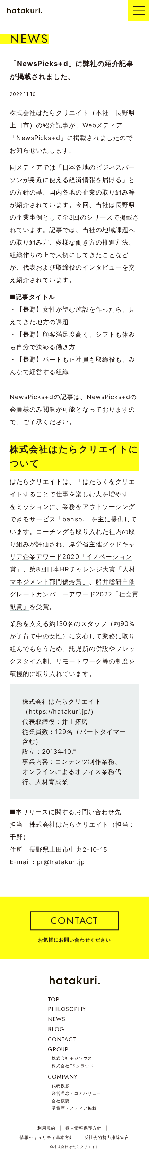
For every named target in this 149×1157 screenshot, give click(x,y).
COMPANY (63, 1077)
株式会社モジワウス (72, 1058)
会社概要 (61, 1101)
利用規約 (46, 1128)
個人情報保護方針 (83, 1128)
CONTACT (62, 1039)
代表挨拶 (61, 1085)
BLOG (56, 1029)
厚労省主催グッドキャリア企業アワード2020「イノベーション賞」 (72, 556)
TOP (54, 999)
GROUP (58, 1049)
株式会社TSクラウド (73, 1065)
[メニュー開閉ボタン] (138, 10)
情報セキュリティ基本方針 (47, 1137)
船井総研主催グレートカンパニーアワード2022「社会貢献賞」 (74, 594)
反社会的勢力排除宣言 (107, 1137)
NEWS (56, 1019)
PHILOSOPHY (67, 1009)
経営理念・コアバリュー (77, 1093)
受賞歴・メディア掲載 (74, 1108)
